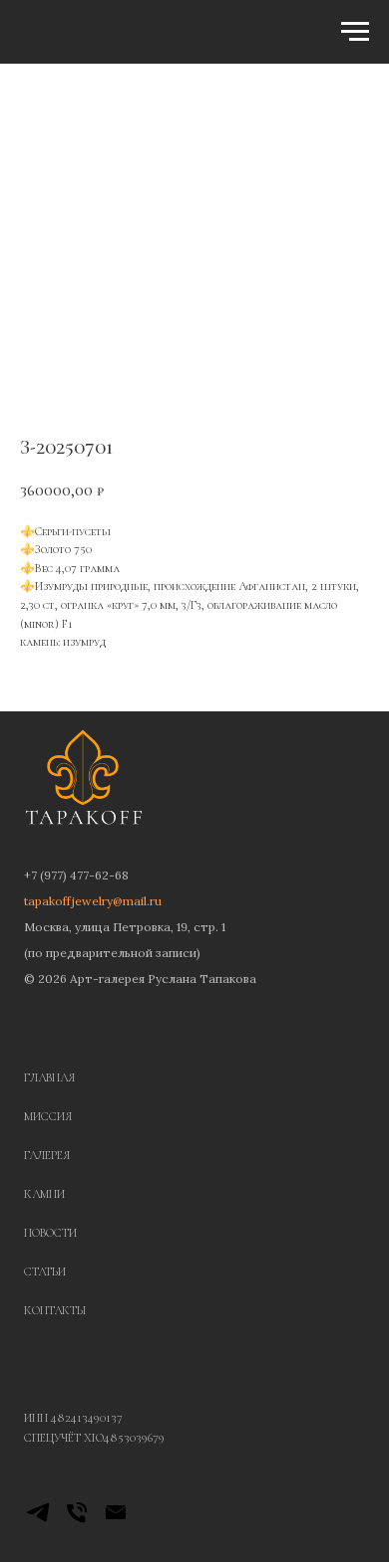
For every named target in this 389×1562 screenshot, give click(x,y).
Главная (49, 1077)
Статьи (45, 1271)
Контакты (55, 1310)
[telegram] (38, 1520)
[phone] (77, 1520)
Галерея (47, 1155)
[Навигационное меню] (355, 32)
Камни (44, 1194)
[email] (116, 1520)
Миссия (48, 1116)
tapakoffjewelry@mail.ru (93, 900)
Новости (50, 1233)
